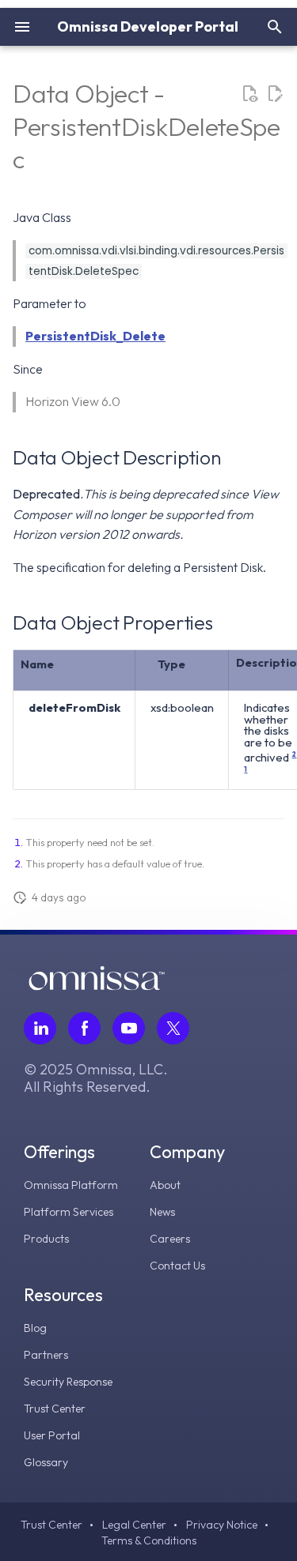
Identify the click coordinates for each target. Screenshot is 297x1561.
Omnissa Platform (71, 1185)
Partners (46, 1355)
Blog (35, 1328)
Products (46, 1239)
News (162, 1212)
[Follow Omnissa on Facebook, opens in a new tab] (84, 1028)
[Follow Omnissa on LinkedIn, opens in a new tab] (40, 1028)
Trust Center (55, 1408)
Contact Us (177, 1265)
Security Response (68, 1382)
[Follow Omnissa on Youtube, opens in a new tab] (128, 1028)
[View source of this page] (249, 94)
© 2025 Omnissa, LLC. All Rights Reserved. (96, 1078)
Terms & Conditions (148, 1540)
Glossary (46, 1462)
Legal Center (134, 1525)
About (165, 1185)
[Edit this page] (274, 94)
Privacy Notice (221, 1525)
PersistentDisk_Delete (95, 336)
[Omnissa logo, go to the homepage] (96, 986)
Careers (170, 1239)
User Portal (52, 1435)
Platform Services (68, 1212)
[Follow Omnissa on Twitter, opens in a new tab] (173, 1028)
